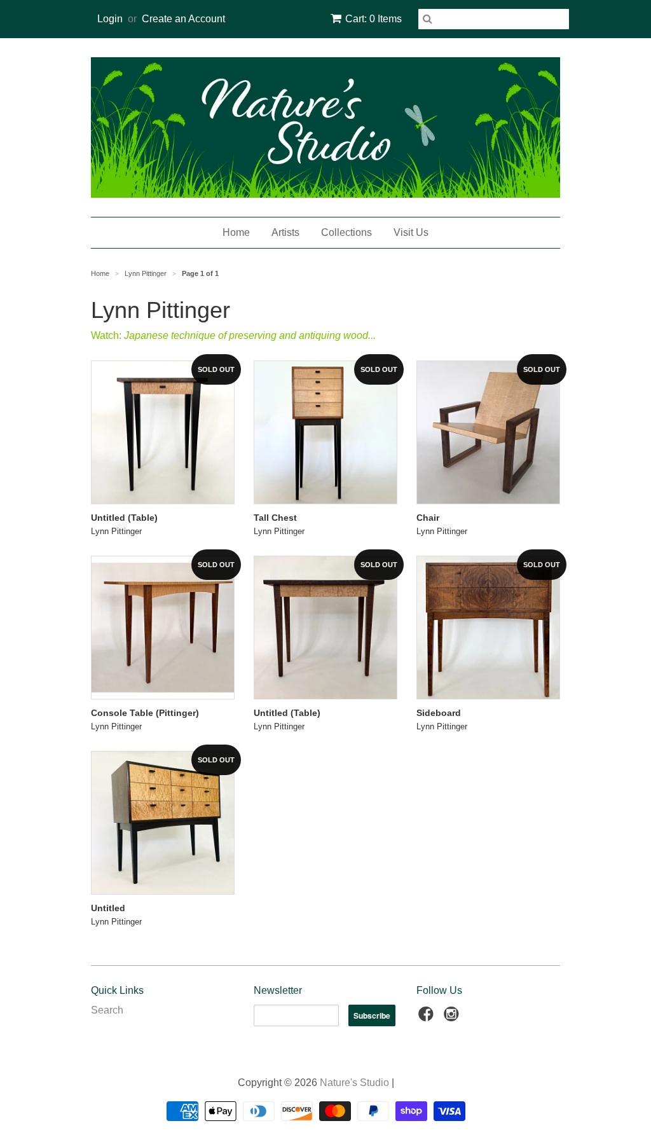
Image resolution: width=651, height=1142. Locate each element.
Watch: (233, 335)
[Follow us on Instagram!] (453, 1018)
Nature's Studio (354, 1082)
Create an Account (183, 18)
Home (236, 232)
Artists (285, 232)
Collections (346, 232)
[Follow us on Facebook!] (427, 1018)
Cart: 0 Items (373, 18)
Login (110, 18)
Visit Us (411, 232)
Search (107, 1010)
